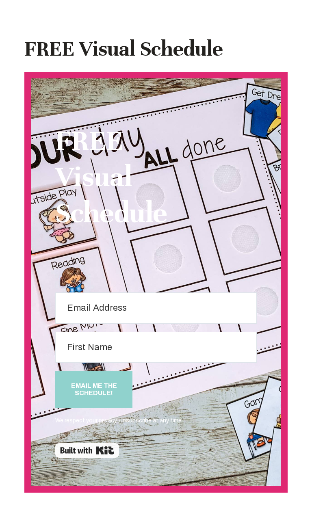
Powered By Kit (87, 450)
